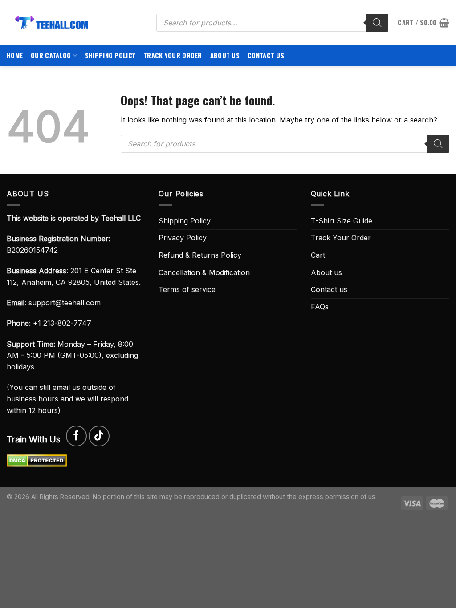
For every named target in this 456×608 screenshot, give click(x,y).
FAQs (320, 306)
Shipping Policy (110, 55)
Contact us (266, 55)
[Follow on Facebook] (76, 436)
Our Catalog (51, 55)
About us (225, 55)
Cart (318, 255)
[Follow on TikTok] (99, 436)
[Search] (377, 23)
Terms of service (187, 289)
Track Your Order (172, 55)
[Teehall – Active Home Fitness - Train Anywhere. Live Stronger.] (75, 22)
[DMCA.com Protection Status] (37, 460)
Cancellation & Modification (204, 272)
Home (15, 55)
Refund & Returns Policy (200, 255)
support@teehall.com (64, 302)
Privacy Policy (183, 237)
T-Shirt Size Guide (341, 220)
